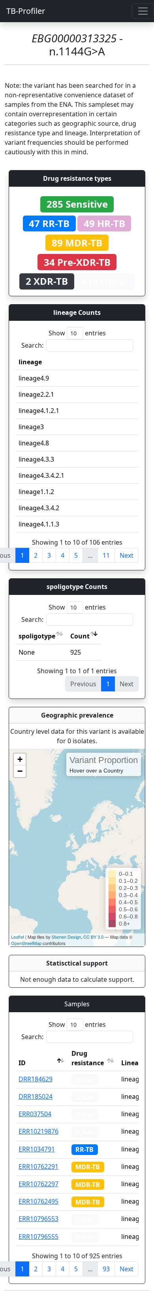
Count (80, 636)
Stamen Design (66, 936)
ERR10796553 (38, 1218)
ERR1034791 (37, 1149)
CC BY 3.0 (93, 936)
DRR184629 (36, 1079)
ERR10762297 (38, 1184)
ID (22, 1062)
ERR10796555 (38, 1236)
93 (106, 1269)
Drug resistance (87, 1058)
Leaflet (17, 936)
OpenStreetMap (26, 943)
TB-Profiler (25, 11)
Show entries (77, 333)
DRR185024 (36, 1096)
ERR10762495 (38, 1201)
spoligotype (37, 636)
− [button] (20, 771)
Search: (32, 345)
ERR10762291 (38, 1166)
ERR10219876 (38, 1131)
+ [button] (20, 759)
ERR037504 (35, 1114)
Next (126, 555)
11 (106, 555)
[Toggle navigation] (143, 11)
